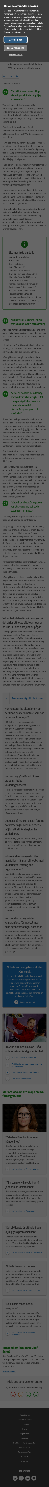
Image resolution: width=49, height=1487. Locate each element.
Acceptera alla (15, 39)
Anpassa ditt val (15, 54)
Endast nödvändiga (15, 48)
